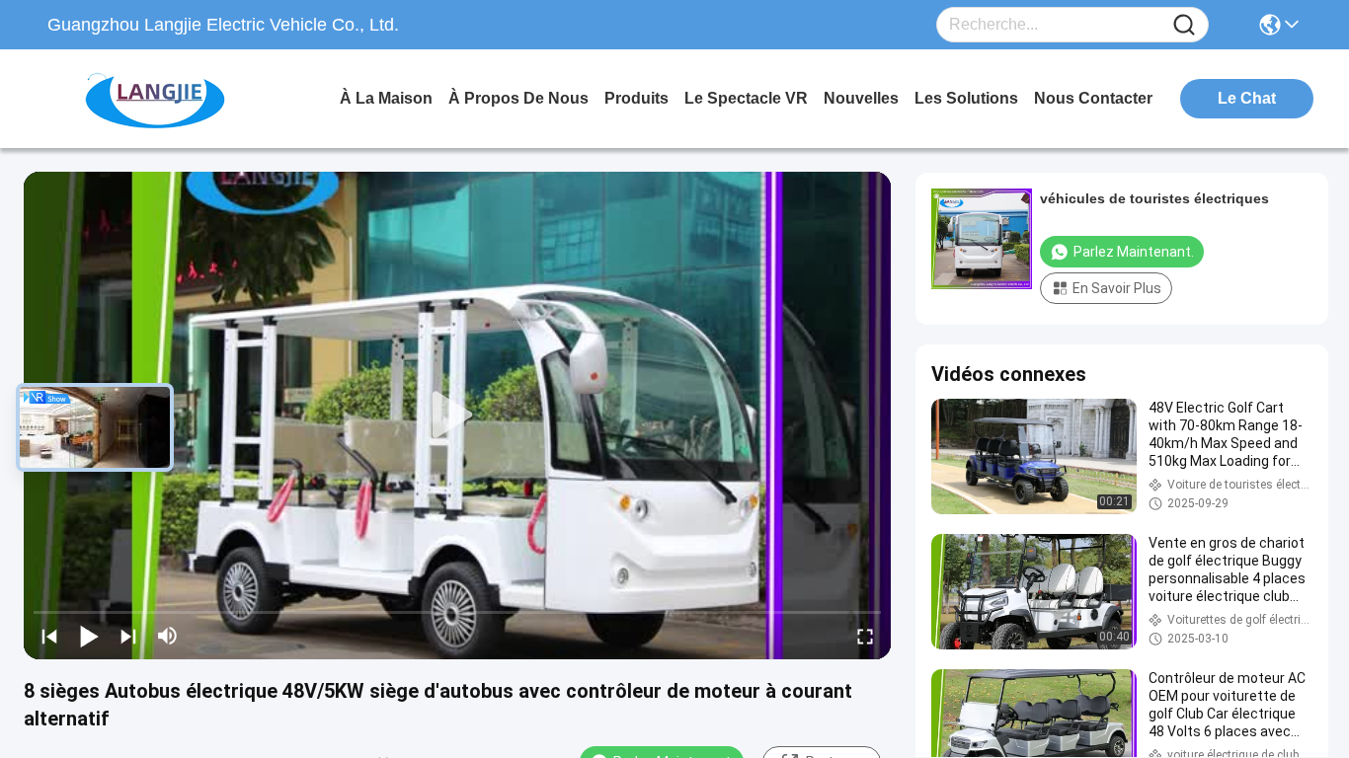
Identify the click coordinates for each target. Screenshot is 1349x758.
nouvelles (861, 98)
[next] (128, 635)
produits (636, 98)
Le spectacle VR (746, 98)
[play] (457, 415)
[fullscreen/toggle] (865, 635)
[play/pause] (89, 635)
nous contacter (1093, 98)
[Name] (1184, 25)
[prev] (49, 635)
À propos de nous (518, 98)
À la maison (386, 98)
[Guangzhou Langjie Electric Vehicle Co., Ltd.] (156, 98)
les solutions (966, 98)
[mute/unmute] (168, 635)
